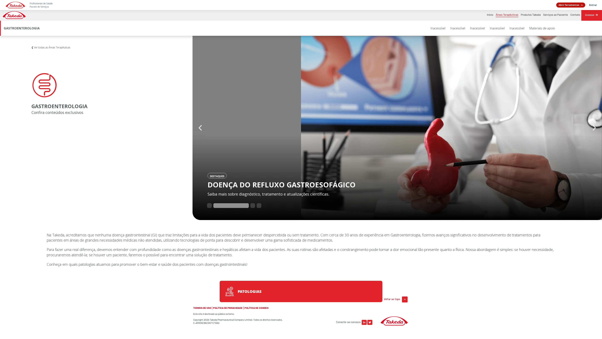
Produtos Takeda (531, 14)
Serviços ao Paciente (555, 14)
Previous (200, 128)
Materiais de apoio (542, 28)
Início (490, 14)
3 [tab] (251, 204)
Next (594, 128)
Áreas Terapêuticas (507, 14)
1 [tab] (208, 204)
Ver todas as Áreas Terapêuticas (52, 47)
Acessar (590, 14)
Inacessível (438, 28)
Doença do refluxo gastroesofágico (282, 184)
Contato (575, 14)
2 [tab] (215, 204)
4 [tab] (258, 204)
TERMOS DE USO (202, 308)
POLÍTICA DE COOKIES (256, 308)
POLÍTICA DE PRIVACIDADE (228, 308)
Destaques (217, 176)
